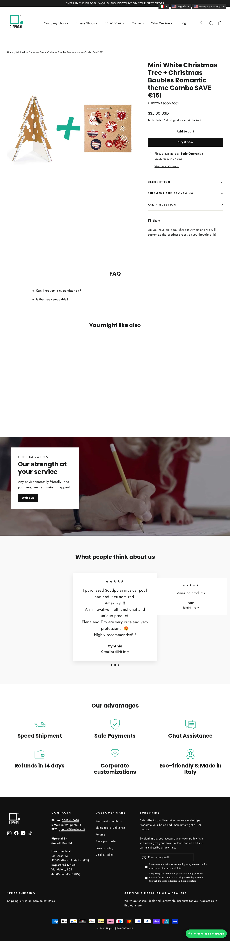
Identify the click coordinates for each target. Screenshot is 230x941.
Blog (183, 23)
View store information (167, 166)
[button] (163, 6)
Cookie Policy (105, 855)
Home (10, 52)
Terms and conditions (109, 821)
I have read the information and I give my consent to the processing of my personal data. (178, 866)
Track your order (106, 841)
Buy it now (185, 142)
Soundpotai (113, 23)
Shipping (169, 120)
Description (159, 182)
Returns (100, 834)
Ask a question (162, 204)
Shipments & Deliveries (110, 828)
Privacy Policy (105, 848)
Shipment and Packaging (171, 193)
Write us (28, 498)
